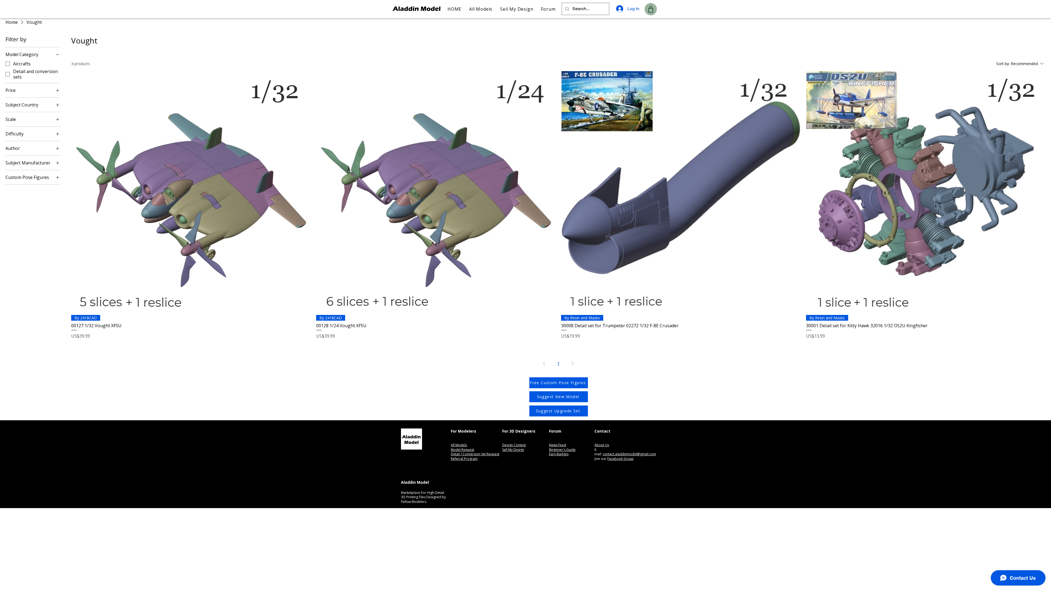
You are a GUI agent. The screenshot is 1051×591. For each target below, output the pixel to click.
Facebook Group (620, 458)
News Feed (557, 445)
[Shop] (651, 9)
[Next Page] (572, 363)
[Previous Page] (544, 363)
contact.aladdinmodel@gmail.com (629, 454)
